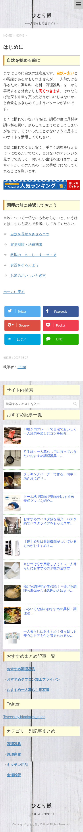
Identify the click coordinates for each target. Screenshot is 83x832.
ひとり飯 (41, 15)
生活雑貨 (14, 775)
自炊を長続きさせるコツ (29, 234)
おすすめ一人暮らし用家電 (28, 690)
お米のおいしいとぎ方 (28, 275)
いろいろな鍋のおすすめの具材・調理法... (50, 611)
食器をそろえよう (24, 265)
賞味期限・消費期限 (26, 244)
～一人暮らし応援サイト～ (42, 813)
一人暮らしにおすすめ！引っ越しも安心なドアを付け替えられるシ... (50, 633)
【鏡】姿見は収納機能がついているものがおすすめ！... (50, 544)
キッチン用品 (17, 765)
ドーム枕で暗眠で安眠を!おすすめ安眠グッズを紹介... (48, 499)
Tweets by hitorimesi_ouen (24, 717)
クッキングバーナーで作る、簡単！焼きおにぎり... (50, 476)
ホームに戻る (14, 292)
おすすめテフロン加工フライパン (33, 679)
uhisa (21, 367)
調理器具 (14, 744)
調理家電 (14, 754)
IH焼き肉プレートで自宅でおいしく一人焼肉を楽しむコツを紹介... (50, 431)
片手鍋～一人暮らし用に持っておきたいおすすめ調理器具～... (50, 454)
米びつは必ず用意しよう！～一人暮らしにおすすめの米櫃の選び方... (50, 566)
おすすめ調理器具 (21, 669)
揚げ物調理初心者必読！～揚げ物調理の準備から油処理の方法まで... (50, 588)
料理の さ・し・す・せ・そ (33, 255)
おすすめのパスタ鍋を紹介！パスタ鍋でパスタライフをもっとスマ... (50, 521)
